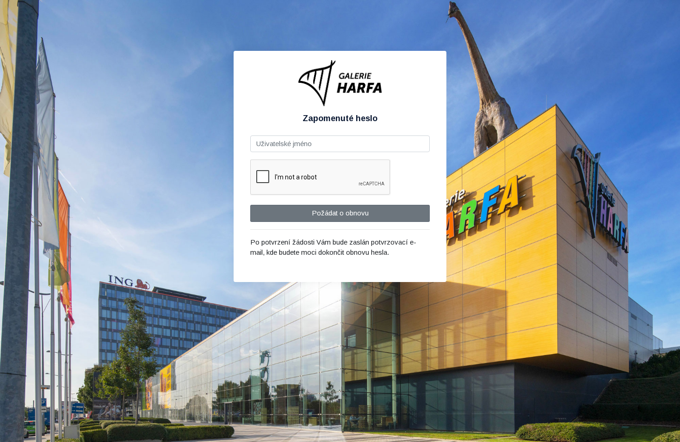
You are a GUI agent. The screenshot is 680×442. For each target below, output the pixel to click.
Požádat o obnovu (340, 213)
